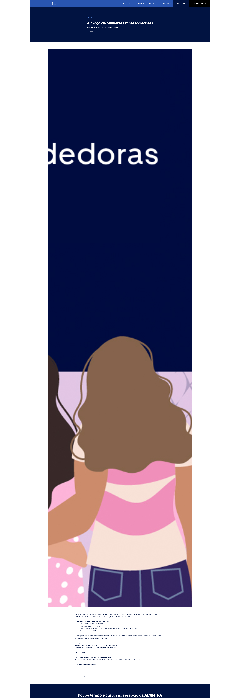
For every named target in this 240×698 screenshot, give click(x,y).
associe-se (181, 3)
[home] (51, 3)
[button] (126, 3)
